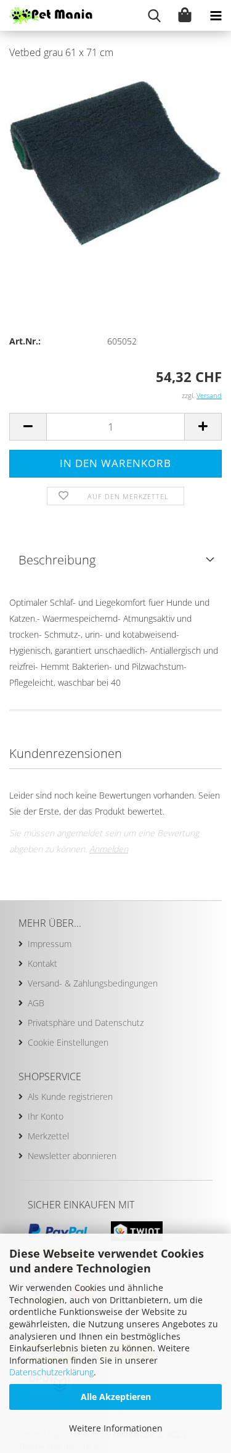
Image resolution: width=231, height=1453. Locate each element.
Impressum (49, 944)
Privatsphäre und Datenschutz (86, 1022)
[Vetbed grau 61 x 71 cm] (115, 162)
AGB (36, 1003)
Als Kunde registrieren (70, 1096)
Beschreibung (56, 559)
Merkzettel (48, 1136)
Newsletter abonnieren (72, 1156)
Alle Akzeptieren (116, 1396)
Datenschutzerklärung (51, 1372)
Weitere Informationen (116, 1428)
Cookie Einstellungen (68, 1042)
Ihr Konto (45, 1116)
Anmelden (108, 849)
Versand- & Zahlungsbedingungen (93, 983)
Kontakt (42, 963)
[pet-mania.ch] (46, 15)
